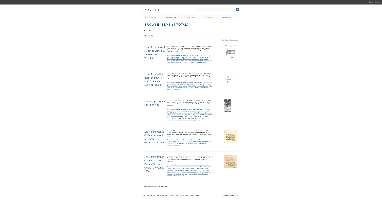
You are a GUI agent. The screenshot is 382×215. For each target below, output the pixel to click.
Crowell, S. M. (176, 141)
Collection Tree (190, 17)
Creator (227, 40)
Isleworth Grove (204, 168)
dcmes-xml (154, 186)
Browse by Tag (156, 31)
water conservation (185, 62)
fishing (205, 55)
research (207, 116)
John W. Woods (187, 59)
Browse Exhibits (226, 17)
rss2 (168, 186)
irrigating (204, 141)
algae (190, 109)
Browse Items (208, 17)
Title (223, 40)
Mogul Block (193, 170)
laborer (176, 143)
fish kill (200, 55)
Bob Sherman (174, 111)
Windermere (181, 175)
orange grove (187, 143)
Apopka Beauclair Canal (203, 109)
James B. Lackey (178, 59)
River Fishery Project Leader (180, 60)
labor (172, 143)
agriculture (185, 55)
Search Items (166, 31)
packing (191, 172)
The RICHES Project (150, 17)
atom (145, 186)
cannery (186, 165)
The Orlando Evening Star (194, 118)
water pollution (206, 118)
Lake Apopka (195, 59)
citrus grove (201, 140)
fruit (193, 167)
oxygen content (189, 116)
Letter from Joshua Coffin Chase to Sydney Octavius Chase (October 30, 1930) (154, 164)
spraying (206, 60)
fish (197, 55)
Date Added (233, 40)
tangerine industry (172, 175)
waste (210, 60)
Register (378, 2)
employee (183, 141)
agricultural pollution (176, 55)
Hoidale (185, 168)
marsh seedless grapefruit (182, 170)
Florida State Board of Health (187, 84)
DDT (193, 111)
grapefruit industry (178, 168)
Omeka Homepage (171, 17)
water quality (194, 62)
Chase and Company (176, 140)
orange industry (195, 143)
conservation (192, 55)
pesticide (205, 59)
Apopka (194, 109)
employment (189, 141)
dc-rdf (149, 186)
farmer (180, 113)
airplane (191, 82)
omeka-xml (164, 186)
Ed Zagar (175, 113)
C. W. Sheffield (182, 111)
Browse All (147, 31)
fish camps (190, 113)
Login (371, 2)
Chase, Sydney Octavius (177, 167)
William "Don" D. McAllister (193, 87)
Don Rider (170, 113)
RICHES (152, 10)
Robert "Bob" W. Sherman (174, 118)
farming (185, 113)
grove (199, 141)
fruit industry (198, 167)
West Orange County (180, 120)
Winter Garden (202, 62)
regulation (176, 174)
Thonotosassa (176, 145)
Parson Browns (198, 172)
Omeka (236, 195)
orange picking (185, 172)
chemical (189, 111)
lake (175, 116)
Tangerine (205, 174)
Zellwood (169, 89)
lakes (201, 59)
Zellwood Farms (177, 89)
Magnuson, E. (171, 170)
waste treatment (171, 62)
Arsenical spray (179, 165)
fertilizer (195, 141)
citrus (196, 140)
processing (170, 174)
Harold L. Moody (202, 57)
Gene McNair (199, 84)
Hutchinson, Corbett (193, 168)
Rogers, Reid (204, 143)
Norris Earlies (201, 170)
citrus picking (188, 167)
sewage (191, 60)
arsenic (173, 165)
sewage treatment (198, 60)
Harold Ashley (193, 57)
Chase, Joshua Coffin (188, 140)
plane (189, 86)
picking (210, 172)
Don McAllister (205, 82)
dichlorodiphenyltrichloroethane (204, 111)
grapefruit (169, 168)
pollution (169, 60)
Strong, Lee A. (198, 174)
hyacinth (202, 114)
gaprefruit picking (207, 167)
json (159, 186)
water (177, 62)
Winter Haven (204, 87)
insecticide (208, 114)
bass (168, 111)
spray (186, 174)
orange (181, 143)
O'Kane (207, 170)
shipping (182, 174)
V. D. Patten (205, 86)
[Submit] (237, 9)
